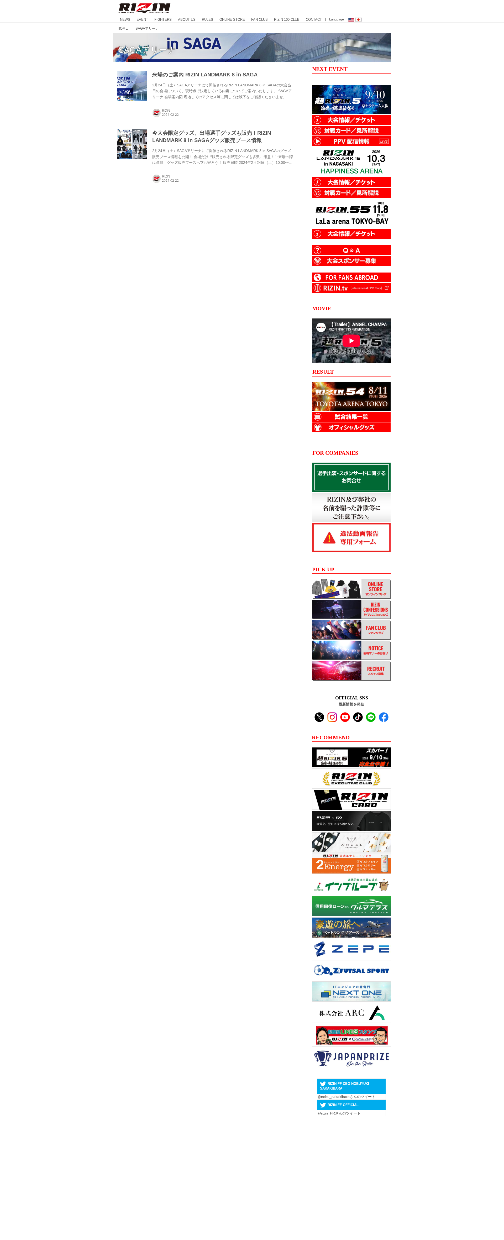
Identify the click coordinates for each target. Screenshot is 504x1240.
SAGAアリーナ (147, 50)
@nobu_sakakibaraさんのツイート (346, 1097)
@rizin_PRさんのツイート (339, 1113)
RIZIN (166, 111)
